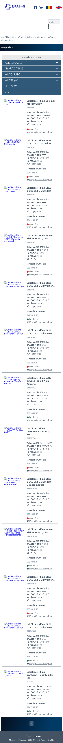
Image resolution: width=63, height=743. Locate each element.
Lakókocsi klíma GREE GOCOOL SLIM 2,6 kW (39, 142)
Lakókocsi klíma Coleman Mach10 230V (41, 102)
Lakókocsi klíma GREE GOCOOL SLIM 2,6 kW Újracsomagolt (39, 481)
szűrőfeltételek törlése (31, 57)
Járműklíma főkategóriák (12, 37)
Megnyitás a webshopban (40, 132)
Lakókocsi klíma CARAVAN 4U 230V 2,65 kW (40, 674)
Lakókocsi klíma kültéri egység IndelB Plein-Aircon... (40, 380)
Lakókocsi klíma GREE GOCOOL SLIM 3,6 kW (39, 189)
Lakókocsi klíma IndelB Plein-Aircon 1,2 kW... (40, 237)
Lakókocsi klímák (35, 37)
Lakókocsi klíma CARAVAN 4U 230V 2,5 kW (39, 431)
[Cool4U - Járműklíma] (15, 10)
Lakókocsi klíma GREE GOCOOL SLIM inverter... (41, 284)
